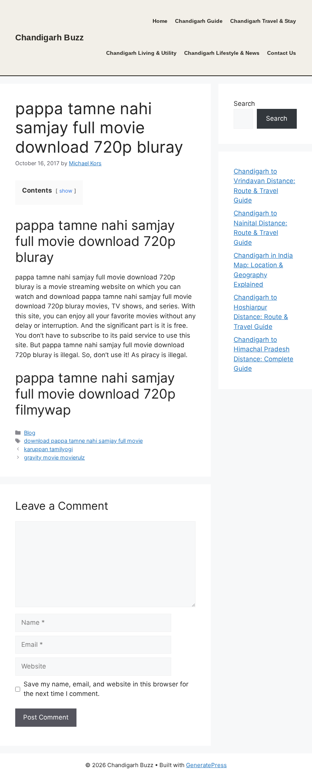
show (65, 191)
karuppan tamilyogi (48, 449)
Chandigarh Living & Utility (141, 53)
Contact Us (281, 53)
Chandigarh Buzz (49, 37)
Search (244, 103)
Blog (29, 432)
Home (160, 21)
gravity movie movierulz (54, 457)
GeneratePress (206, 765)
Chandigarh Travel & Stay (263, 21)
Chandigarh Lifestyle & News (221, 53)
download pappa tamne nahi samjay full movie (83, 440)
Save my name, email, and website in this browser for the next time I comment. (106, 689)
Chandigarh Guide (199, 21)
